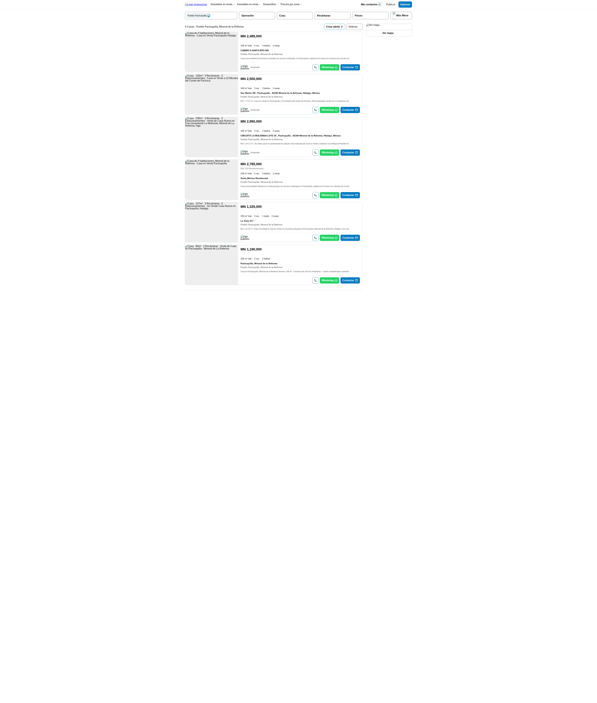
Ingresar (405, 4)
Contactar (348, 67)
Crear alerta (333, 26)
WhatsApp (328, 67)
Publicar (390, 4)
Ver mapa (387, 33)
